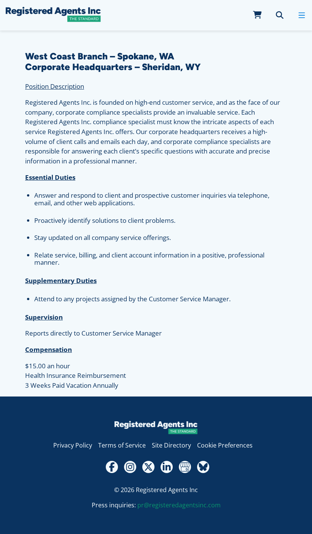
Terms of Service (122, 445)
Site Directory (171, 445)
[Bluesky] (203, 467)
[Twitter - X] (148, 467)
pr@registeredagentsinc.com (179, 505)
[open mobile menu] (301, 15)
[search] (280, 15)
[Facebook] (112, 467)
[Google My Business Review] (185, 467)
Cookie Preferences (225, 445)
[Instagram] (130, 467)
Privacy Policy (72, 445)
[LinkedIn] (167, 467)
